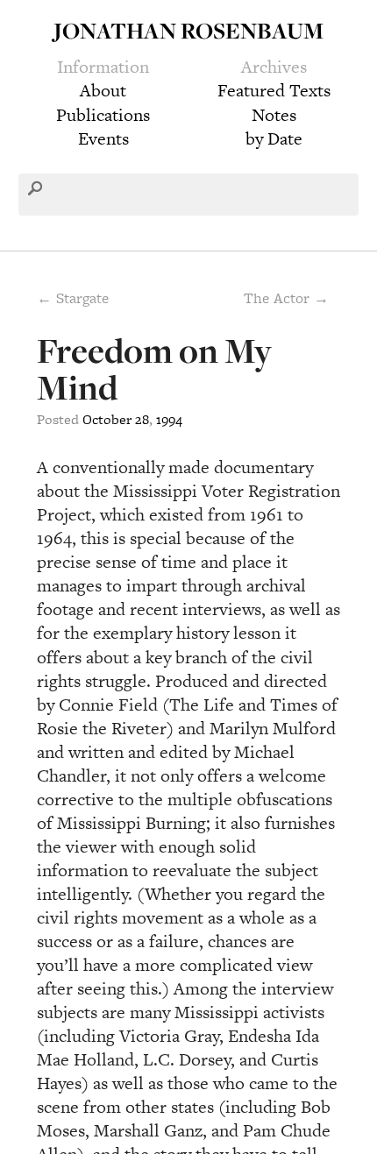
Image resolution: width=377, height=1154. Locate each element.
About (103, 90)
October (107, 419)
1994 (169, 419)
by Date (273, 138)
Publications (103, 115)
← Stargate (73, 297)
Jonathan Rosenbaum (188, 30)
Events (103, 138)
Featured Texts (274, 90)
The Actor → (286, 297)
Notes (274, 115)
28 (142, 419)
